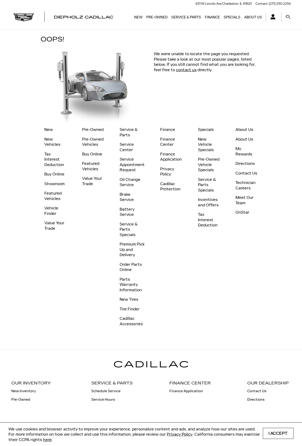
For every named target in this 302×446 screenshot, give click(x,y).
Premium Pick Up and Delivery (132, 249)
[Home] (23, 17)
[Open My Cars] (271, 17)
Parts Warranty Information (131, 284)
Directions (245, 163)
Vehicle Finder (51, 210)
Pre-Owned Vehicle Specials (208, 164)
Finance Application (171, 156)
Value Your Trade (54, 225)
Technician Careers (245, 185)
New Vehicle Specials (206, 144)
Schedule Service (106, 391)
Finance (212, 17)
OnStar (242, 212)
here (47, 439)
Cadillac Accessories (131, 321)
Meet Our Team (244, 200)
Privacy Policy (180, 434)
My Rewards (243, 151)
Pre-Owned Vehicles (93, 142)
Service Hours (103, 399)
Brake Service (127, 197)
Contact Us (246, 173)
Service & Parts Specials (129, 229)
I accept (278, 433)
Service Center (127, 147)
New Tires (129, 299)
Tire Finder (130, 309)
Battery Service (127, 212)
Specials (232, 17)
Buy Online (54, 174)
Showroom (54, 183)
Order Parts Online (131, 267)
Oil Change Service (130, 182)
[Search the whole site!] (288, 17)
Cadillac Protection (170, 186)
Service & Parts (186, 17)
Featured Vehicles (53, 196)
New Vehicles (52, 142)
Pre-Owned (157, 17)
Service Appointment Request (132, 164)
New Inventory (23, 391)
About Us (253, 17)
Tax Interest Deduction (54, 159)
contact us (186, 69)
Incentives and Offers (208, 202)
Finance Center (167, 142)
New (138, 17)
